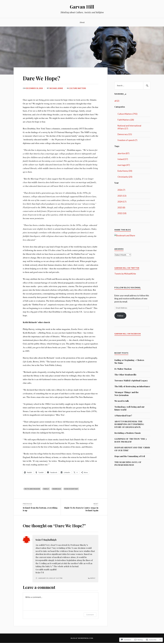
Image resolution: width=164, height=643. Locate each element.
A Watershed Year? (123, 415)
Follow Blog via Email (127, 287)
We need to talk (121, 401)
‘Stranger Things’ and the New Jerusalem (126, 393)
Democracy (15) (125, 134)
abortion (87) (123, 153)
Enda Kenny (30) (125, 171)
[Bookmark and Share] (124, 235)
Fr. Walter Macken (123, 368)
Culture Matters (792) (127, 114)
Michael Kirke (56, 88)
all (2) (116, 101)
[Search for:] (132, 85)
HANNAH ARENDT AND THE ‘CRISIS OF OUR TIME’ (132, 449)
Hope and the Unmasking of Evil (129, 456)
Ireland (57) (123, 159)
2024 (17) (122, 201)
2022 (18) (122, 213)
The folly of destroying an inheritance (132, 386)
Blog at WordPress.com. (82, 638)
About (82, 22)
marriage (56, 489)
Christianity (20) (125, 177)
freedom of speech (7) (127, 140)
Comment (90, 615)
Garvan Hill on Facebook (127, 334)
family (46, 489)
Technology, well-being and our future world (129, 408)
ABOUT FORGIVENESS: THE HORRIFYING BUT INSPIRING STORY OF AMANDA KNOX (129, 424)
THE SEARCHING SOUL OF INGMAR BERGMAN (127, 463)
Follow (120, 315)
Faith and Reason (32, 489)
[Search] (146, 85)
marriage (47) (124, 165)
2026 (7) (121, 190)
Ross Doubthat (71, 489)
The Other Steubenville (125, 374)
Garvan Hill (82, 7)
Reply (92, 578)
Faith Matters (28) (126, 119)
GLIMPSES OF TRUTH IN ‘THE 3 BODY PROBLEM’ (130, 440)
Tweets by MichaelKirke (125, 273)
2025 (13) (122, 195)
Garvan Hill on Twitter (126, 268)
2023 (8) (121, 207)
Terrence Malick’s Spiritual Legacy (131, 380)
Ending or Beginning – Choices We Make (129, 361)
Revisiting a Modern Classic (127, 433)
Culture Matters (77, 88)
